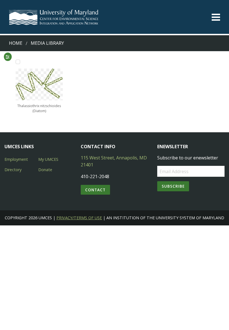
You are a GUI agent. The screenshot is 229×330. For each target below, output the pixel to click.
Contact (95, 189)
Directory (13, 169)
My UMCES (48, 159)
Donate (45, 169)
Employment (16, 159)
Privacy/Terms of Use (79, 217)
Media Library (47, 43)
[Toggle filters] (7, 57)
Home (15, 43)
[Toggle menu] (216, 17)
